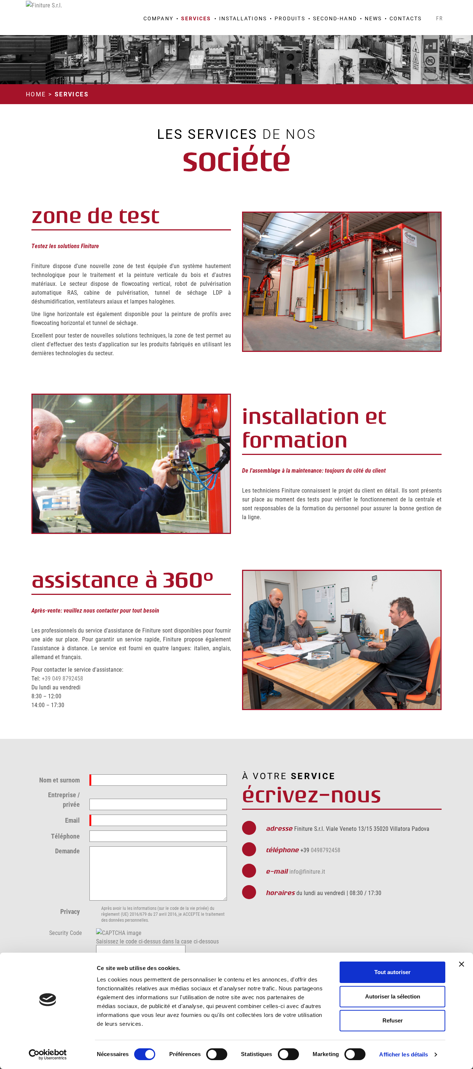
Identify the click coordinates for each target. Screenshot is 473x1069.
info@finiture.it (307, 871)
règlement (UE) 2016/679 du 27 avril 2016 (139, 914)
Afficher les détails (403, 1054)
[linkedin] (440, 8)
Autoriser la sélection (392, 996)
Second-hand (335, 18)
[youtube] (431, 8)
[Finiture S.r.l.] (44, 4)
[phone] (411, 8)
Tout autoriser (392, 972)
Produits (290, 18)
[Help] (86, 932)
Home (36, 94)
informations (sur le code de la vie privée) (171, 908)
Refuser (392, 1020)
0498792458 (325, 850)
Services (196, 18)
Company (158, 18)
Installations (243, 18)
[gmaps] (402, 8)
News (373, 18)
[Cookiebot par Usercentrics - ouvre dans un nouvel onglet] (48, 1054)
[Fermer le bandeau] (461, 964)
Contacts (405, 18)
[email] (421, 8)
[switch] (216, 1054)
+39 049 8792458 (62, 678)
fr (439, 18)
